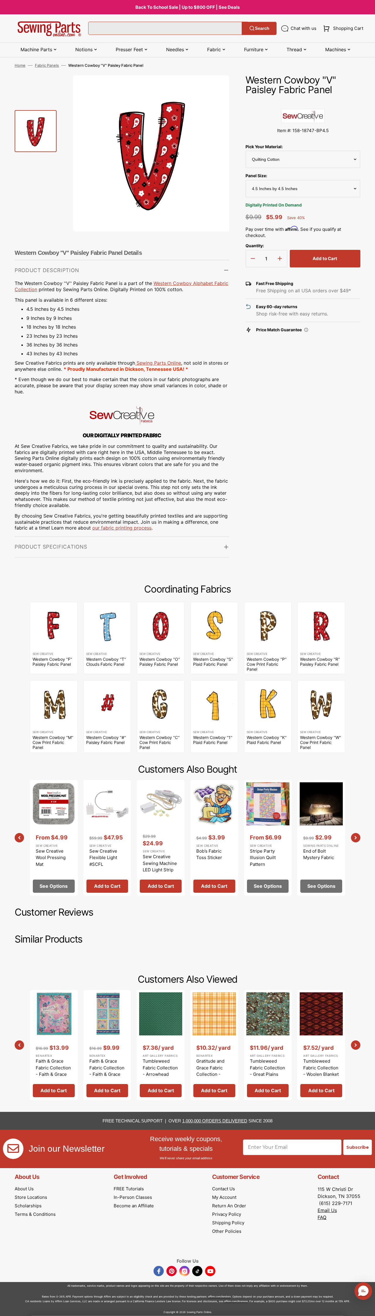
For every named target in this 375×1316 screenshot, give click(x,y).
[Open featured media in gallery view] (216, 88)
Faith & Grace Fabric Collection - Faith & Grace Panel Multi (53, 1071)
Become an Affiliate (134, 1206)
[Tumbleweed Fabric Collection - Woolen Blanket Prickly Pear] (321, 1045)
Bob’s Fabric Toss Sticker (209, 854)
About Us (24, 1189)
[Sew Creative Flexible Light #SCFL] (107, 838)
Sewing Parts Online (159, 363)
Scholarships (28, 1206)
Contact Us (223, 1189)
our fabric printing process (121, 528)
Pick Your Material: (264, 146)
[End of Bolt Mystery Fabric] (321, 838)
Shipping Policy (228, 1222)
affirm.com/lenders (219, 1296)
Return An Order (229, 1206)
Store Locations (31, 1197)
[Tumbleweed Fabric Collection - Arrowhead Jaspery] (161, 1045)
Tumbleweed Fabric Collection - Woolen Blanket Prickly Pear (321, 1071)
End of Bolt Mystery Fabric (318, 854)
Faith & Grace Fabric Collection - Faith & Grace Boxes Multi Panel (107, 1074)
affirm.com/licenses (236, 1301)
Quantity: (255, 245)
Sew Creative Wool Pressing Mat (51, 857)
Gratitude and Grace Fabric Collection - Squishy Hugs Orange (210, 1074)
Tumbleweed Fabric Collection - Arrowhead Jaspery (160, 1071)
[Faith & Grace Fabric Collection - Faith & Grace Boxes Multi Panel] (107, 1045)
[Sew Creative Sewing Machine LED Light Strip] (161, 838)
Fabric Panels (47, 65)
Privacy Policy (226, 1214)
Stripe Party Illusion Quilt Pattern (263, 857)
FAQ (322, 1217)
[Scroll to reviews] (303, 103)
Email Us (327, 1210)
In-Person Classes (133, 1197)
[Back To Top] (366, 1307)
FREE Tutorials (129, 1189)
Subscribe (357, 1147)
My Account (224, 1197)
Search (262, 28)
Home (20, 65)
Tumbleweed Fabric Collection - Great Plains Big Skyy (267, 1071)
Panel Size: (256, 175)
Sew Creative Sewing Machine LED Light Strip (160, 863)
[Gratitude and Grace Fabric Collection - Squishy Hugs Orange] (214, 1045)
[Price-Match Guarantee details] (306, 330)
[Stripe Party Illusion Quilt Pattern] (268, 838)
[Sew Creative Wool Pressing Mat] (54, 838)
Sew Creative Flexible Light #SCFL (103, 857)
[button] (342, 28)
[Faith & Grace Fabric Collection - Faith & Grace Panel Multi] (54, 1045)
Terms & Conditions (35, 1214)
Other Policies (226, 1231)
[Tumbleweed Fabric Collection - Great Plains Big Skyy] (268, 1045)
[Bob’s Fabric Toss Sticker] (214, 838)
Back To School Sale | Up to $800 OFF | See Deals (187, 7)
